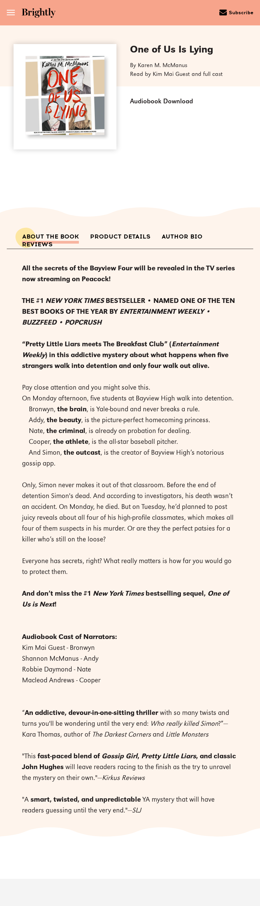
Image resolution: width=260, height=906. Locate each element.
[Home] (41, 14)
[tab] (50, 237)
